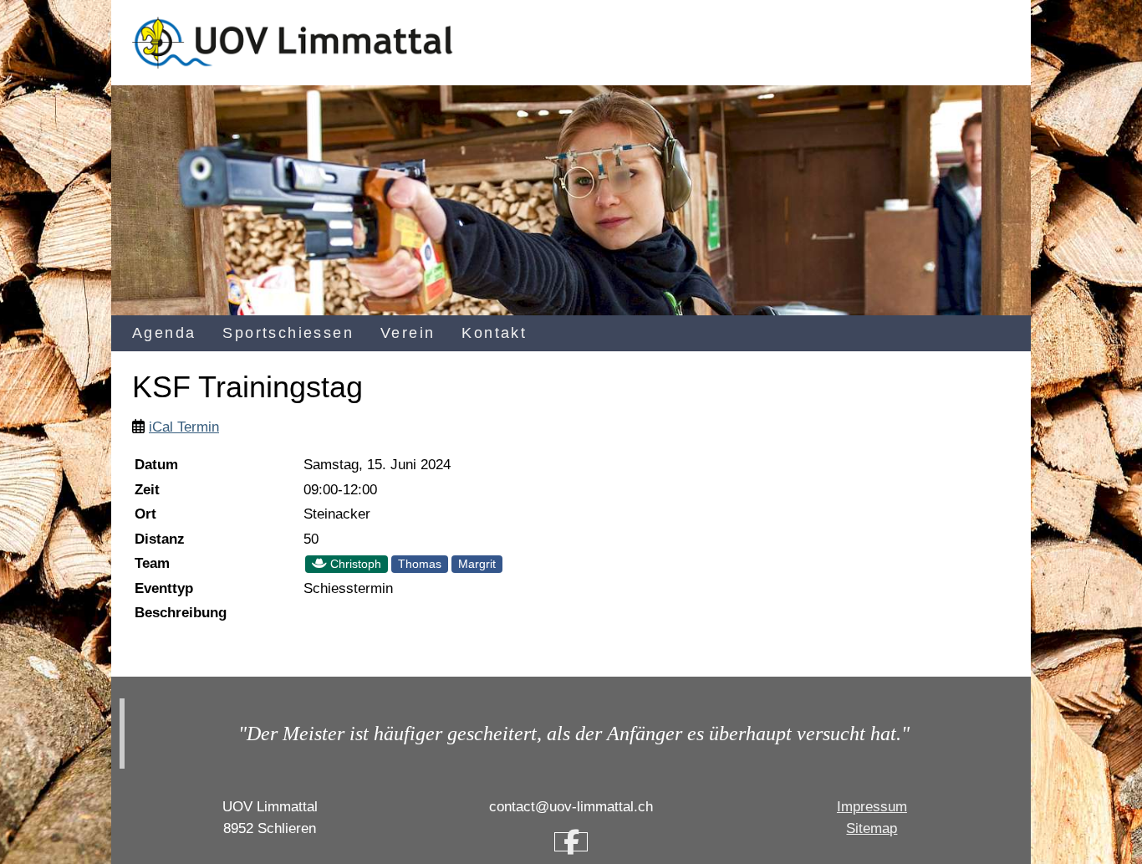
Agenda (164, 333)
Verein (407, 333)
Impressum (872, 807)
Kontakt (494, 333)
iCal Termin (184, 427)
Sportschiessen (288, 333)
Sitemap (871, 828)
